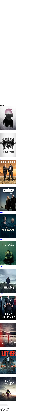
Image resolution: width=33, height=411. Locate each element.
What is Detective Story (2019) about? (5, 408)
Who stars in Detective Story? (4, 409)
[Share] (1, 42)
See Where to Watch (2, 81)
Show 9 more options (3, 72)
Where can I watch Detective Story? (4, 410)
